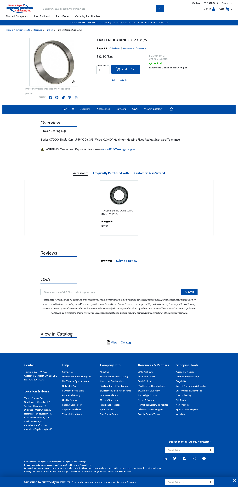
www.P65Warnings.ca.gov (118, 149)
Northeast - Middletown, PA (37, 413)
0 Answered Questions (134, 48)
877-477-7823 (211, 3)
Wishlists (196, 3)
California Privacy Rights (34, 461)
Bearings (38, 29)
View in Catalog (153, 108)
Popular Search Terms (149, 414)
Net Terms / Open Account (75, 381)
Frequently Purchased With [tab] (111, 173)
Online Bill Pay (69, 386)
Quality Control (69, 400)
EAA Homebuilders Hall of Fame (115, 390)
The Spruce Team (109, 414)
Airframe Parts (23, 29)
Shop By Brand (42, 16)
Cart (225, 8)
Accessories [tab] (80, 173)
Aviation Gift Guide (185, 371)
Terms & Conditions (72, 414)
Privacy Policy (85, 465)
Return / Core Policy (72, 404)
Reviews (121, 108)
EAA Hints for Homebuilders (151, 386)
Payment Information (73, 390)
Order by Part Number (87, 16)
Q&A (135, 108)
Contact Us (227, 3)
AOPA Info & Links (146, 376)
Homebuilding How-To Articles (153, 404)
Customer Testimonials (112, 381)
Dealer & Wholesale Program (76, 376)
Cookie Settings (79, 461)
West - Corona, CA (33, 398)
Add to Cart (128, 69)
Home (9, 29)
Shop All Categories (17, 16)
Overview (85, 108)
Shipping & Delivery (71, 409)
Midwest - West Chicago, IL (37, 409)
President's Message (110, 404)
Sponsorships (107, 409)
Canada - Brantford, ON (35, 425)
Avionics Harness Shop (187, 376)
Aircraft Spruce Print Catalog (114, 376)
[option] (54, 62)
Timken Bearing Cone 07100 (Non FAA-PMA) (117, 212)
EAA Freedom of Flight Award (114, 386)
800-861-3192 (50, 375)
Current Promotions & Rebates (191, 386)
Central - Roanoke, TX (35, 405)
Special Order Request (187, 409)
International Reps (109, 395)
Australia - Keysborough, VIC (38, 429)
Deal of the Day (183, 395)
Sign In (207, 8)
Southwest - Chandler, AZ (37, 402)
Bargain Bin (181, 381)
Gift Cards (181, 400)
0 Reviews (114, 48)
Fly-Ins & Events (146, 400)
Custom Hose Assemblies (189, 390)
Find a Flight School (147, 395)
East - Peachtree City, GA (36, 417)
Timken (49, 29)
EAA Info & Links (146, 381)
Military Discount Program (150, 409)
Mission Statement (109, 400)
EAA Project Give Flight (149, 390)
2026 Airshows (145, 371)
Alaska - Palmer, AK (33, 421)
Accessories (103, 108)
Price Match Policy (71, 395)
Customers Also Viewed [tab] (149, 173)
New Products (183, 404)
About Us (104, 371)
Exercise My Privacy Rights (58, 461)
